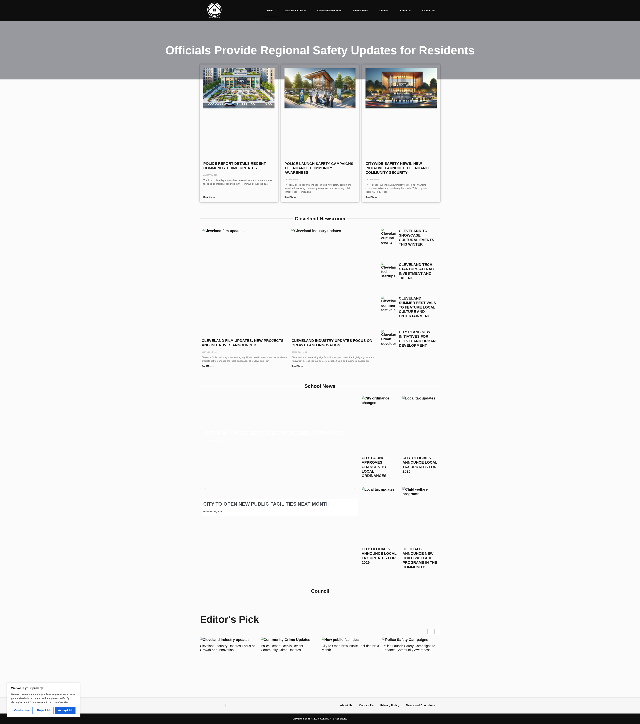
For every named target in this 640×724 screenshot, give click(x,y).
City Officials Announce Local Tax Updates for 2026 (419, 464)
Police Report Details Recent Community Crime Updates (234, 165)
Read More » (209, 197)
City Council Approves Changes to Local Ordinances (375, 467)
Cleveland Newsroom (329, 10)
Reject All (43, 710)
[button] (205, 489)
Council (384, 10)
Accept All (65, 710)
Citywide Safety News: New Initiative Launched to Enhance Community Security (398, 168)
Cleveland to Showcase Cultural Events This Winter (416, 237)
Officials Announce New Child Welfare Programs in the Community (419, 558)
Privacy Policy (389, 705)
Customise (22, 710)
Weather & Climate (295, 10)
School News (360, 10)
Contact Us (428, 10)
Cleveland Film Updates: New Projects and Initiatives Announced (243, 343)
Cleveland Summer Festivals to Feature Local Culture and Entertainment (417, 307)
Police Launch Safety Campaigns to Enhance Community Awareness (318, 168)
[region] (43, 700)
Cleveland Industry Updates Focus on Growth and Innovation (332, 343)
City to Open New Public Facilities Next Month (322, 648)
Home (270, 10)
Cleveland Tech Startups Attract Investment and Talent (417, 271)
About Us (405, 10)
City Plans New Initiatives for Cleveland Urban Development (417, 339)
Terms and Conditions (420, 705)
